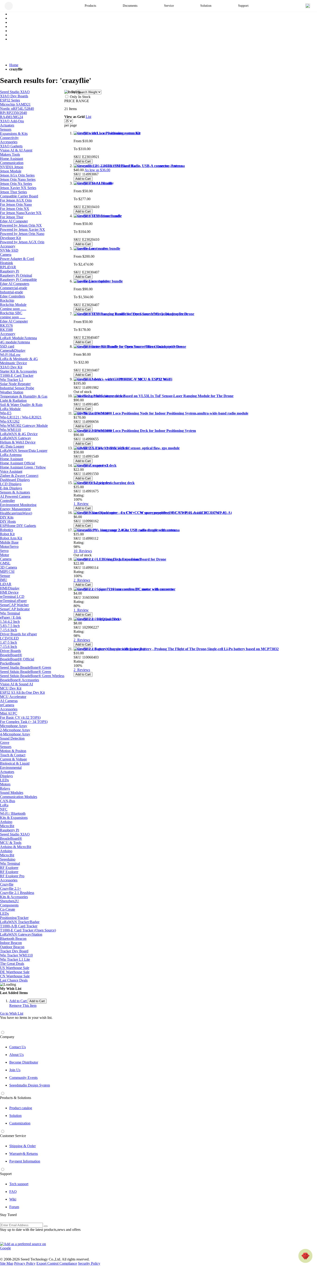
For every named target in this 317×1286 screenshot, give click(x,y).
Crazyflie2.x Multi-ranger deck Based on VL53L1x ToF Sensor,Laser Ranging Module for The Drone (153, 396)
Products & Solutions (15, 1098)
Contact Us (17, 1047)
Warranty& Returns (23, 1154)
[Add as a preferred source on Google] (25, 1246)
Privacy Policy (25, 1263)
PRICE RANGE (76, 101)
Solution (15, 1116)
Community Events (23, 1078)
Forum (14, 1207)
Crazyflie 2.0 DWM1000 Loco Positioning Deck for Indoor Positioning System (135, 431)
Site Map (6, 1263)
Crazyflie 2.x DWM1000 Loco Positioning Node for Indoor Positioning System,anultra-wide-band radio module (161, 413)
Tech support (18, 1184)
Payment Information (24, 1161)
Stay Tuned (8, 1215)
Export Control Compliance (56, 1263)
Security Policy (89, 1263)
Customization (19, 1123)
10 (83, 551)
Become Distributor (23, 1062)
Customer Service (13, 1136)
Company (7, 1037)
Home (13, 65)
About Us (16, 1055)
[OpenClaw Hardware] (305, 1256)
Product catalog (20, 1108)
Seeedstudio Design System (29, 1085)
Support (6, 1174)
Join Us (14, 1070)
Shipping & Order (22, 1146)
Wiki (12, 1199)
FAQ (13, 1192)
